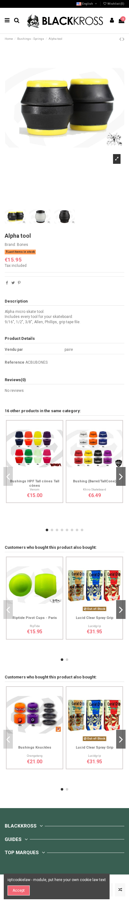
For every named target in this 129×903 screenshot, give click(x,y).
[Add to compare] (120, 889)
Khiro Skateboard (94, 489)
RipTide (35, 626)
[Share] (7, 283)
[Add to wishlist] (27, 475)
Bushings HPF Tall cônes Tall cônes (34, 483)
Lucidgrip (94, 626)
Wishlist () (115, 3)
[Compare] (35, 475)
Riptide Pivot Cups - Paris (35, 618)
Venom (34, 489)
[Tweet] (13, 283)
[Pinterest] (19, 283)
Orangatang (35, 755)
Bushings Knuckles (34, 747)
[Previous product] (120, 39)
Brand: (10, 244)
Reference (14, 362)
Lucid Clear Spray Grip (94, 618)
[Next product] (123, 39)
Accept (19, 890)
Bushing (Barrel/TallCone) (94, 481)
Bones (22, 244)
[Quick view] (42, 475)
